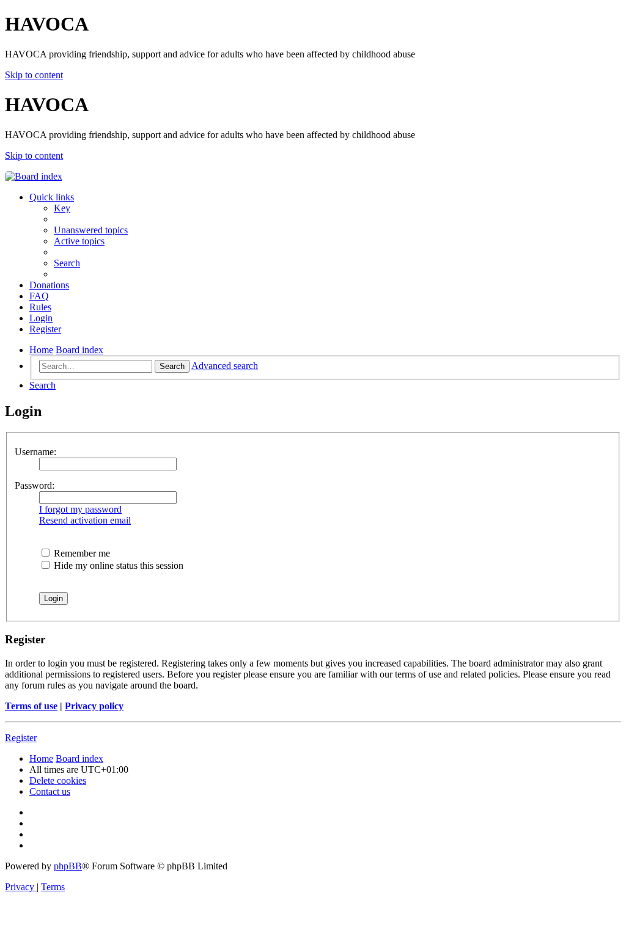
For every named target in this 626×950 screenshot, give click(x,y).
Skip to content (34, 75)
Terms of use (31, 706)
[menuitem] (62, 208)
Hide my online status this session (117, 565)
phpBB (68, 866)
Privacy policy (94, 706)
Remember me (80, 553)
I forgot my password (80, 509)
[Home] (33, 176)
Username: (35, 452)
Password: (34, 485)
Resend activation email (85, 520)
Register (21, 738)
